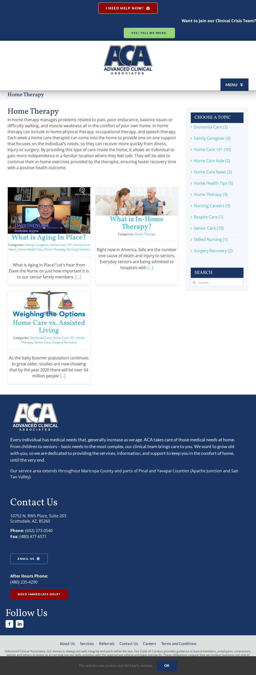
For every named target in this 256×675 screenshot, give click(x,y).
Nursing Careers (78, 249)
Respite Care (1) (208, 217)
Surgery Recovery (64, 342)
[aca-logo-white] (35, 404)
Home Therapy (54, 249)
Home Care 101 (61, 245)
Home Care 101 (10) (212, 149)
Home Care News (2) (213, 172)
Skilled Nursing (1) (211, 239)
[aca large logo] (128, 46)
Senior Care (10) (209, 228)
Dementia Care (40, 338)
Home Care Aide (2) (212, 160)
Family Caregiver (36, 245)
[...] (78, 277)
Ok (167, 666)
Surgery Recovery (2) (213, 250)
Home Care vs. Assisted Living (49, 326)
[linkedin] (20, 624)
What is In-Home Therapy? (137, 223)
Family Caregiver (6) (212, 138)
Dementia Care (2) (211, 127)
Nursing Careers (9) (212, 205)
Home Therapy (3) (211, 194)
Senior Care (42, 342)
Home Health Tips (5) (213, 183)
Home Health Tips (30, 249)
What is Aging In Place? (49, 237)
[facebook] (9, 624)
